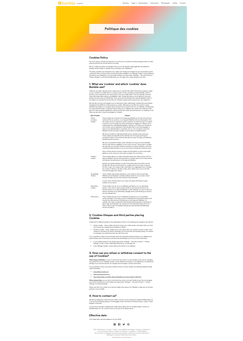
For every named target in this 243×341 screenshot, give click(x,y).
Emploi (138, 329)
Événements (101, 329)
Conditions (132, 331)
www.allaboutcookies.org (100, 272)
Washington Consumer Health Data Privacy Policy (121, 335)
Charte (115, 329)
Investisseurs (146, 329)
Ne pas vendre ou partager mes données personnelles (111, 333)
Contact (109, 329)
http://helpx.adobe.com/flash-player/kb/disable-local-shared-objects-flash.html (117, 277)
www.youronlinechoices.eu (101, 274)
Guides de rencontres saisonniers (138, 333)
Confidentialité (141, 331)
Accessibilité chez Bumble (127, 329)
